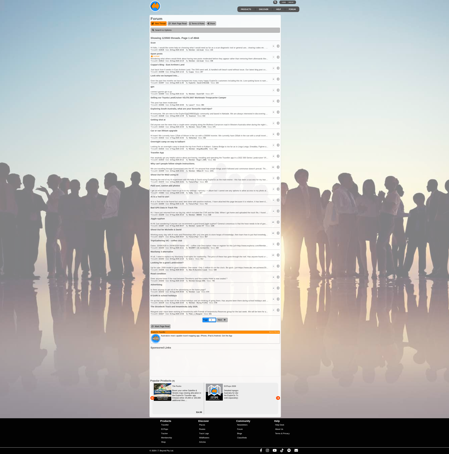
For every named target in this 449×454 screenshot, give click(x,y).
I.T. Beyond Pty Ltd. (165, 450)
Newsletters (242, 425)
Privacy (286, 433)
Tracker (164, 433)
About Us (279, 429)
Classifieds (242, 438)
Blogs (239, 433)
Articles (202, 442)
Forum (292, 9)
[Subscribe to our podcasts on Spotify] (288, 451)
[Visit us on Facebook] (261, 451)
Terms (278, 433)
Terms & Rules (198, 23)
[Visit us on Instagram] (267, 451)
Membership (166, 438)
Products (246, 9)
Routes (202, 429)
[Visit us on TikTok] (282, 451)
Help (278, 9)
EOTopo (164, 429)
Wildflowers (204, 438)
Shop (163, 442)
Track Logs (204, 433)
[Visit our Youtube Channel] (275, 451)
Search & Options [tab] (163, 30)
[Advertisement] (226, 363)
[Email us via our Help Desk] (296, 451)
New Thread (160, 23)
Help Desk (279, 425)
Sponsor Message (274, 332)
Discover (263, 9)
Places (202, 425)
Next (220, 320)
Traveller (165, 425)
